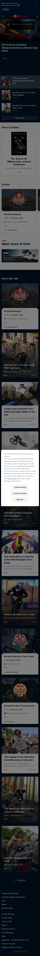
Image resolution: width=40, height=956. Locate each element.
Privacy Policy (12, 478)
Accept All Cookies (20, 493)
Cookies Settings (20, 487)
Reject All (20, 499)
